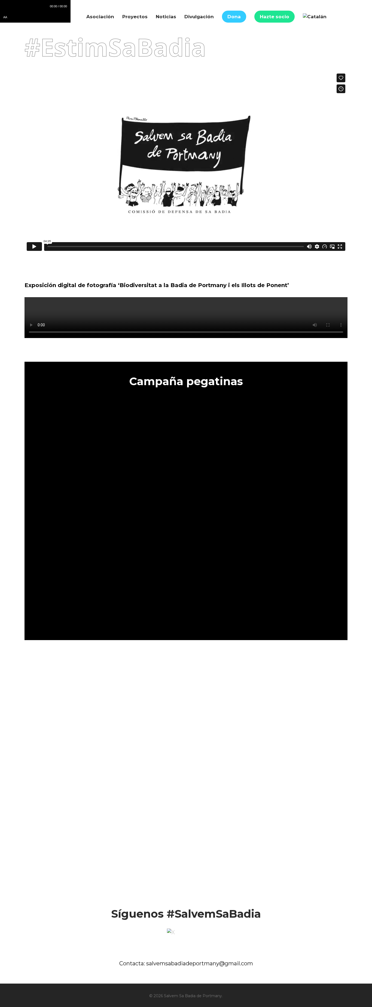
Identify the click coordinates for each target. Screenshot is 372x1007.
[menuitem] (315, 16)
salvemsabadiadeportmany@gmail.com (199, 963)
